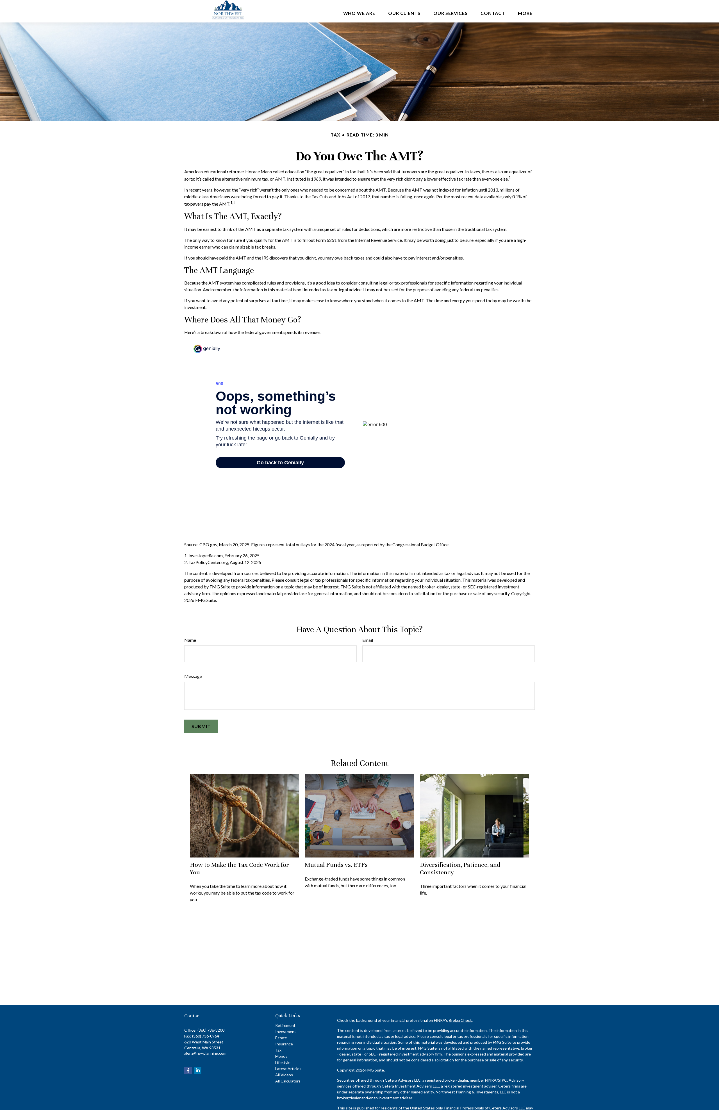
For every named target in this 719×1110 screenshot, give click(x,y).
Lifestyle (282, 1062)
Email (367, 640)
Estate (281, 1037)
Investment (285, 1031)
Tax (278, 1050)
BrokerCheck (460, 1020)
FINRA (491, 1080)
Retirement (285, 1025)
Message (193, 676)
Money (281, 1056)
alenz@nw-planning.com (205, 1053)
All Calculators (288, 1081)
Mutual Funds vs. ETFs (336, 864)
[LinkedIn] (197, 1070)
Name (190, 640)
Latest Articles (288, 1068)
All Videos (284, 1074)
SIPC (502, 1080)
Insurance (284, 1043)
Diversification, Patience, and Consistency (460, 868)
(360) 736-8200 (210, 1030)
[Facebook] (188, 1070)
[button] (359, 12)
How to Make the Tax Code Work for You (239, 868)
